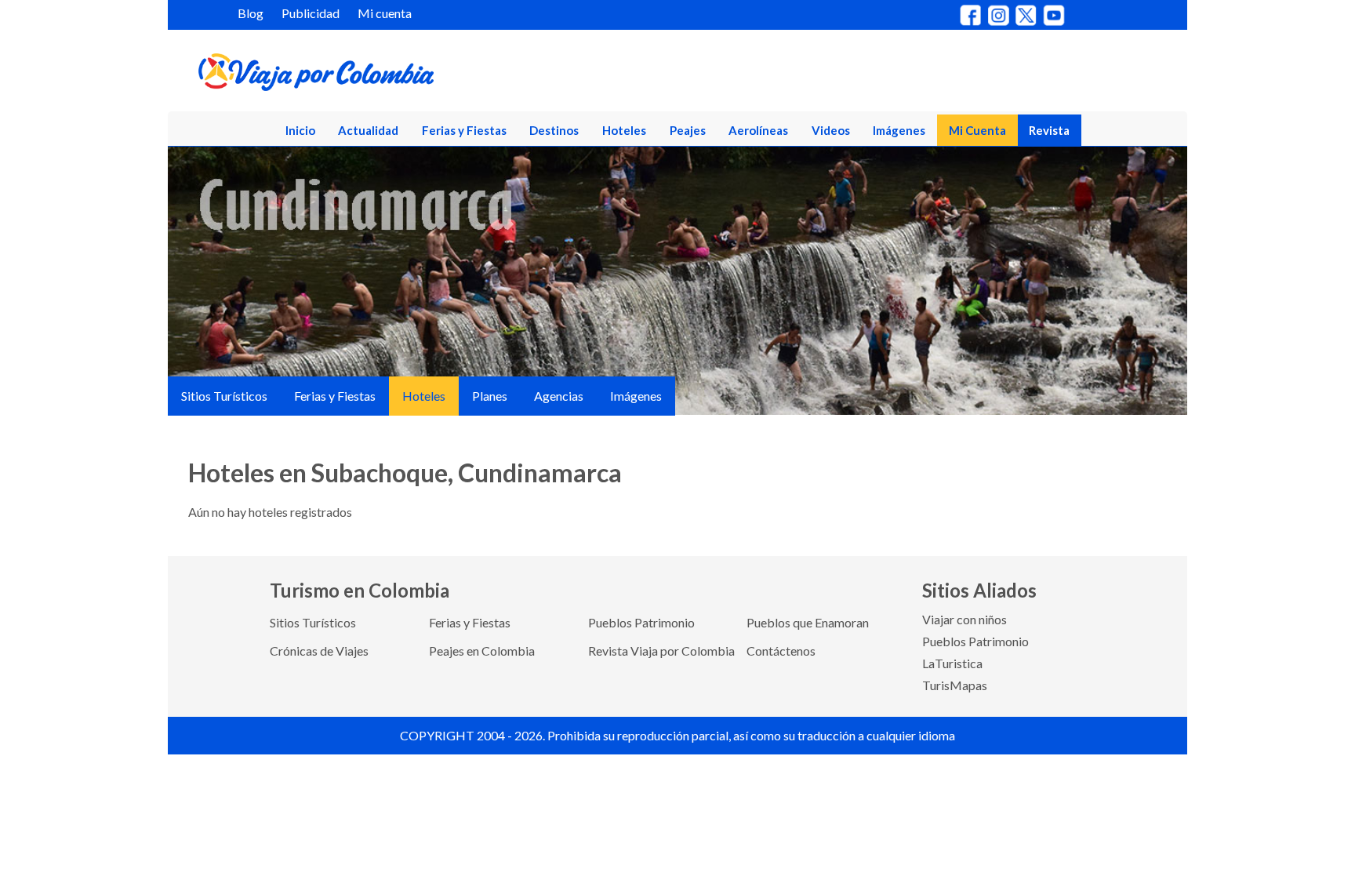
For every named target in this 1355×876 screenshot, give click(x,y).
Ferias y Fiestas (464, 130)
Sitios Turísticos (224, 395)
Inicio (300, 130)
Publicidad (311, 12)
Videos (831, 130)
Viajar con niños (964, 619)
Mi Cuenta (977, 130)
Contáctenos (781, 650)
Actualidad (368, 130)
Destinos (554, 130)
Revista (1049, 130)
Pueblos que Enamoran (808, 622)
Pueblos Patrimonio (641, 622)
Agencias (558, 395)
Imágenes (899, 130)
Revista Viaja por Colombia (661, 650)
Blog (250, 12)
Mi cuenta (385, 12)
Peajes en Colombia (482, 650)
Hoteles (624, 130)
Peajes (688, 130)
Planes (489, 395)
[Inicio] (392, 75)
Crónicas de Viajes (319, 650)
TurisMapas (954, 685)
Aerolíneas (758, 130)
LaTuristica (952, 663)
